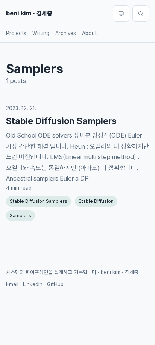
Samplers (20, 215)
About (89, 33)
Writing (40, 33)
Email (12, 284)
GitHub (55, 284)
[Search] (140, 13)
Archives (65, 33)
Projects (16, 33)
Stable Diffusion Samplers (61, 120)
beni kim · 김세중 (29, 13)
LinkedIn (33, 284)
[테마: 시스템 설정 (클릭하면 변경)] (121, 13)
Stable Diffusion (96, 201)
